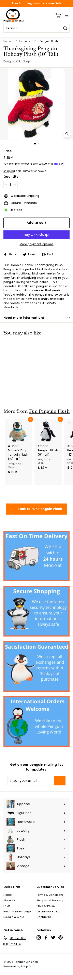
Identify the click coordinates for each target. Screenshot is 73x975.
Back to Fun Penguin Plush (39, 509)
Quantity (10, 176)
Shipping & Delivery (49, 900)
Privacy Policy (45, 906)
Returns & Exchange (17, 911)
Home (7, 41)
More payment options (37, 244)
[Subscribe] (59, 780)
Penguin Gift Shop (16, 61)
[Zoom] (67, 134)
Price (7, 151)
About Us (9, 900)
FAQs (6, 906)
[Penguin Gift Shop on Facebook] (46, 937)
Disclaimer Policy (48, 911)
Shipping (9, 171)
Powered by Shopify (17, 966)
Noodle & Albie (13, 917)
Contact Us (44, 917)
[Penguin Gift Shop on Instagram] (38, 937)
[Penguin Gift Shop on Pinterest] (60, 937)
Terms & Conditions (49, 895)
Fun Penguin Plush (46, 41)
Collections (22, 41)
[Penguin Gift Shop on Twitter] (53, 937)
